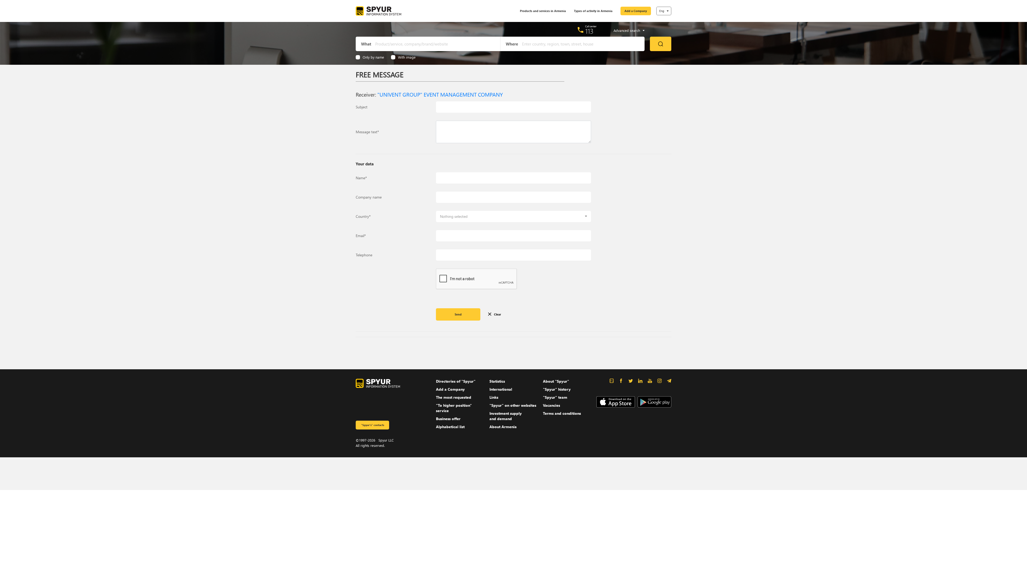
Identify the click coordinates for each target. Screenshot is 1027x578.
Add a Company (635, 11)
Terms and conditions (562, 413)
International (500, 389)
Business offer (448, 418)
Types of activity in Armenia (593, 11)
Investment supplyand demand (505, 416)
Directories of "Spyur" (456, 381)
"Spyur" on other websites (512, 405)
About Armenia (503, 426)
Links (493, 397)
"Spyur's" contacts (372, 425)
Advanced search (627, 30)
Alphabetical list (450, 426)
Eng (661, 11)
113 (589, 31)
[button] (513, 216)
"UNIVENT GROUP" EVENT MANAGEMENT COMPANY (440, 94)
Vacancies (551, 405)
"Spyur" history (557, 389)
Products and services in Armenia (543, 11)
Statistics (497, 381)
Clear (497, 314)
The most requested (453, 397)
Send (458, 314)
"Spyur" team (555, 397)
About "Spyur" (556, 381)
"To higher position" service (454, 408)
